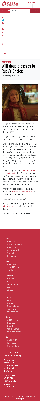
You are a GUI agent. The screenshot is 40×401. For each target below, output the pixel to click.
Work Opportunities (13, 250)
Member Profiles (12, 284)
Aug (3, 38)
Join (29, 2)
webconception (20, 399)
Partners (9, 297)
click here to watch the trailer (22, 192)
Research (10, 325)
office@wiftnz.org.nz (10, 206)
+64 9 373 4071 (12, 352)
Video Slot (10, 253)
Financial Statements (14, 331)
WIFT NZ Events (12, 264)
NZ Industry (11, 323)
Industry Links (11, 308)
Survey (4, 53)
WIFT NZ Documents (13, 320)
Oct (3, 44)
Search (35, 11)
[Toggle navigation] (35, 6)
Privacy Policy (20, 396)
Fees (8, 287)
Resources (9, 317)
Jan (3, 17)
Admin (27, 396)
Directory (10, 281)
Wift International (13, 345)
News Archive (11, 256)
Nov (3, 47)
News (7, 238)
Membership (10, 275)
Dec (3, 50)
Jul (3, 35)
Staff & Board (11, 343)
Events (8, 261)
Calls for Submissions (14, 244)
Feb (3, 20)
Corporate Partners (13, 306)
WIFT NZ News (11, 241)
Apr (3, 26)
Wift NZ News (6, 62)
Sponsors (10, 303)
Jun (3, 32)
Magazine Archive (13, 328)
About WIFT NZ (12, 340)
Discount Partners (13, 311)
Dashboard (10, 278)
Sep (3, 41)
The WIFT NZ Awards (14, 267)
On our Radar (11, 247)
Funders (9, 300)
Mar (3, 23)
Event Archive (11, 270)
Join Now (10, 290)
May (3, 29)
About (8, 337)
